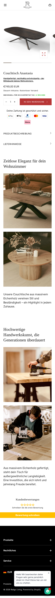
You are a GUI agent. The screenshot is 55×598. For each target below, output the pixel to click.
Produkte (8, 540)
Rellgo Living (16, 589)
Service (7, 560)
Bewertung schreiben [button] (28, 515)
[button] (5, 5)
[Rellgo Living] (27, 5)
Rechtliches (9, 550)
